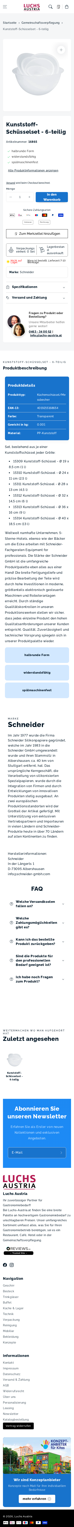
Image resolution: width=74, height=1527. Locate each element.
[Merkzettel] (58, 6)
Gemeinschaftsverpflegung (41, 22)
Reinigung (10, 1325)
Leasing (8, 1408)
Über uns (9, 1396)
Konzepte (9, 1342)
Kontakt (8, 1362)
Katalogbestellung (16, 1419)
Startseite (10, 22)
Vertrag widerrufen (18, 1425)
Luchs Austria (23, 1516)
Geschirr (9, 1285)
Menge (10, 188)
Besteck (8, 1291)
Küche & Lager (13, 1308)
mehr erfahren (34, 1499)
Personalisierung (14, 1402)
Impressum (11, 1368)
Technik (8, 1314)
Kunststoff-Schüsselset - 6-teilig (26, 29)
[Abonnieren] (61, 1152)
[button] (5, 6)
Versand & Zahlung (16, 1379)
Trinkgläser (11, 1297)
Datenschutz (12, 1374)
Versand (10, 183)
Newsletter (11, 1413)
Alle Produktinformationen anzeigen (33, 170)
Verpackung (11, 1319)
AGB (6, 1385)
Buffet (7, 1302)
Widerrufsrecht (13, 1391)
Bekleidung (11, 1336)
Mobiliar (8, 1331)
